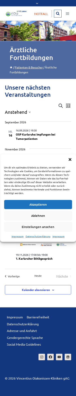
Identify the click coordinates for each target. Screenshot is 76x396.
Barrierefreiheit (38, 317)
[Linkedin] (68, 357)
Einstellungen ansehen (38, 227)
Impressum (18, 236)
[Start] (11, 67)
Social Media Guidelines (24, 344)
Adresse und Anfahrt (22, 331)
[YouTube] (59, 357)
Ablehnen (38, 216)
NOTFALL (41, 14)
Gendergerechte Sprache (25, 337)
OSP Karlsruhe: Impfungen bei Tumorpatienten (35, 136)
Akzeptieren (38, 204)
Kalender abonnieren (36, 290)
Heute (38, 275)
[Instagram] (42, 357)
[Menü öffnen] (67, 13)
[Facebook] (50, 357)
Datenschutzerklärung (38, 236)
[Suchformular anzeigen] (58, 13)
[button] (70, 159)
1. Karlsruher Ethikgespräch (34, 258)
